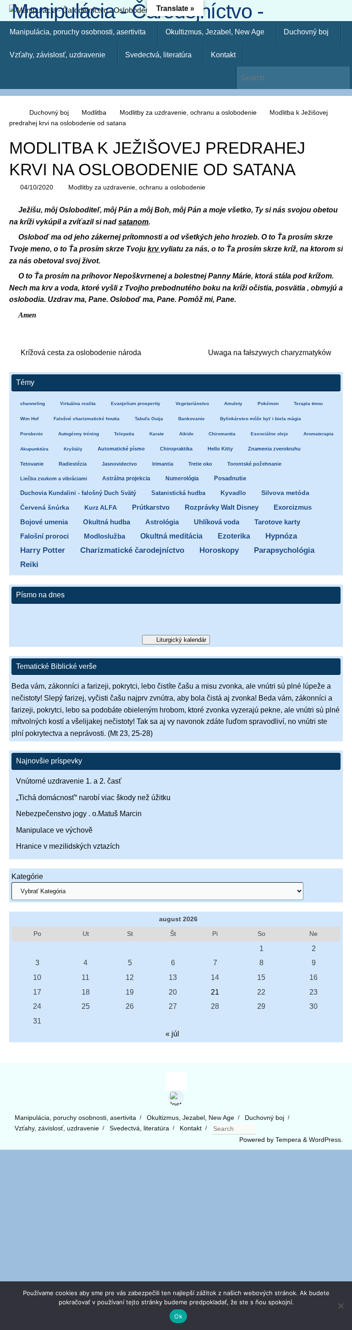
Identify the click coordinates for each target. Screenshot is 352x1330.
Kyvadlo (233, 493)
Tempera (288, 1139)
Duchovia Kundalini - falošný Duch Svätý (78, 493)
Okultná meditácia (171, 536)
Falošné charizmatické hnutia (87, 418)
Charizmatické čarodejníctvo (132, 550)
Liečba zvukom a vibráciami (53, 478)
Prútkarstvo (151, 507)
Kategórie (27, 876)
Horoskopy (219, 550)
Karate (156, 433)
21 (215, 992)
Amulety (233, 403)
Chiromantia (222, 433)
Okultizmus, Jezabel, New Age (190, 1117)
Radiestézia (73, 464)
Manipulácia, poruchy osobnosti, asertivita (75, 1117)
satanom (133, 222)
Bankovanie (191, 418)
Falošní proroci (44, 536)
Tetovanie (32, 464)
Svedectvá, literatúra (139, 1128)
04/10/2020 (36, 187)
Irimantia (162, 464)
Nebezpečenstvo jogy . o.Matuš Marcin (79, 814)
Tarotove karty (277, 522)
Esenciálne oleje (269, 433)
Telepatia (124, 433)
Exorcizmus (293, 507)
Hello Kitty (220, 448)
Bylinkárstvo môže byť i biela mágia (260, 418)
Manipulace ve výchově (54, 830)
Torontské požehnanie (254, 464)
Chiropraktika (176, 448)
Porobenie (31, 433)
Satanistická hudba (178, 493)
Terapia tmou (308, 403)
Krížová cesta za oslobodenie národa (80, 352)
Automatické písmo (121, 448)
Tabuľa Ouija (149, 418)
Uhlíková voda (216, 522)
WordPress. (326, 1139)
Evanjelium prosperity (135, 403)
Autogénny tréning (78, 433)
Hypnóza (281, 536)
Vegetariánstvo (192, 403)
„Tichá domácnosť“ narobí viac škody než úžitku (93, 797)
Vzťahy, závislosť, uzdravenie (57, 1128)
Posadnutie (230, 478)
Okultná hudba (106, 522)
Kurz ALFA (100, 507)
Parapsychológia (284, 550)
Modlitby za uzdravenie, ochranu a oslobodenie (188, 112)
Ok (178, 1316)
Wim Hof (29, 418)
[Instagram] (176, 1098)
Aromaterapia (318, 433)
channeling (32, 403)
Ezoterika (234, 536)
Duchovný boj (49, 112)
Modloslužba (104, 536)
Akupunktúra (34, 448)
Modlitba (94, 112)
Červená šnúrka (44, 507)
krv (154, 249)
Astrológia (162, 522)
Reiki (29, 564)
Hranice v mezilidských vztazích (68, 846)
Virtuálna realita (78, 403)
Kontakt (191, 1128)
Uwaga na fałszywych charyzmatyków (270, 352)
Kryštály (73, 448)
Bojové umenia (44, 522)
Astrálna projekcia (126, 478)
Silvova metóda (285, 493)
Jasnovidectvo (119, 464)
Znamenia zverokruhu (274, 448)
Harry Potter (42, 550)
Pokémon (268, 403)
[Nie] (340, 1305)
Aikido (186, 433)
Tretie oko (200, 464)
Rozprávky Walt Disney (221, 507)
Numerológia (182, 478)
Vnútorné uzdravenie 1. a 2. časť (68, 781)
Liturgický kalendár (181, 639)
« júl (172, 1034)
